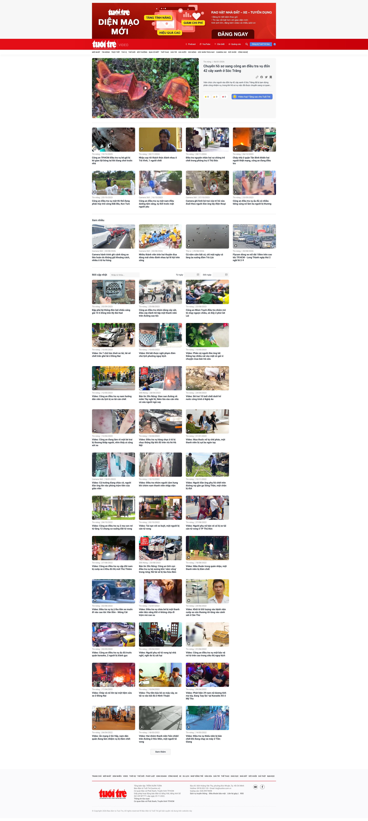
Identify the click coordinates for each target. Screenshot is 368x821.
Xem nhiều (98, 220)
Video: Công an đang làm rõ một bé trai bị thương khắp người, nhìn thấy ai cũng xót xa (112, 442)
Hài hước (182, 52)
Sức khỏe (232, 52)
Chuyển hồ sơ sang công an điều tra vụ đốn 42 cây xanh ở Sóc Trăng (236, 68)
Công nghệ (243, 52)
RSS (242, 794)
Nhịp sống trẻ (197, 776)
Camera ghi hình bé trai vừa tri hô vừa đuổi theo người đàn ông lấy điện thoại (206, 202)
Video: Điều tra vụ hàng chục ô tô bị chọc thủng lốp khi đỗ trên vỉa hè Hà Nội (157, 442)
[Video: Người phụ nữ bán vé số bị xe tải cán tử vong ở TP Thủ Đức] (207, 508)
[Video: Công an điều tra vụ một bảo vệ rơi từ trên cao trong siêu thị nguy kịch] (207, 634)
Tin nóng (106, 52)
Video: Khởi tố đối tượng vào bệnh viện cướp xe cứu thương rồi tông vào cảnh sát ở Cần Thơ (206, 612)
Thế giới (131, 52)
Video (125, 776)
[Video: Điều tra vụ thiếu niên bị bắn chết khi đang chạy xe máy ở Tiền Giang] (207, 718)
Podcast (192, 44)
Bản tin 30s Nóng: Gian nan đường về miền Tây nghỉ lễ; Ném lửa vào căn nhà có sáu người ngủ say (159, 399)
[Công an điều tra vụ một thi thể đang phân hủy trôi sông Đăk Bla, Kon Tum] (113, 183)
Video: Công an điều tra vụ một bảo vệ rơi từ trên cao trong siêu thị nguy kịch (205, 654)
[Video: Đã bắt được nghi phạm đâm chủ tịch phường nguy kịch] (160, 335)
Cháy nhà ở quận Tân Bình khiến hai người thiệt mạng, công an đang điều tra (252, 160)
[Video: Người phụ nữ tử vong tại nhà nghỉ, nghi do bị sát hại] (160, 634)
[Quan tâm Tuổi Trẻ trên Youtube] (255, 787)
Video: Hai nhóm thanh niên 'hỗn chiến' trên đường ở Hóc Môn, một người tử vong (159, 739)
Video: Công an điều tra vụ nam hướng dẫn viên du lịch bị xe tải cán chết (112, 398)
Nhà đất (243, 776)
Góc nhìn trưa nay (206, 52)
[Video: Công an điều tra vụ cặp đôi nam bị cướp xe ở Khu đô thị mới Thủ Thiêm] (113, 548)
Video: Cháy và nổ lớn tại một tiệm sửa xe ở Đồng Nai (112, 694)
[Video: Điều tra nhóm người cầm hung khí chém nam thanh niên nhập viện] (160, 465)
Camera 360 (221, 52)
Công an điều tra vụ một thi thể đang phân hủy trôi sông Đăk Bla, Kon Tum (111, 202)
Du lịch (186, 776)
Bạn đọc (271, 776)
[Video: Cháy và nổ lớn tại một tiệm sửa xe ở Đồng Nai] (113, 675)
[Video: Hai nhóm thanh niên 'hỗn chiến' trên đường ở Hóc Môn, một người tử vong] (160, 718)
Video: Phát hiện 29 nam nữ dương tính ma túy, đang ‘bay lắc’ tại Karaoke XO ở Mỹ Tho (206, 695)
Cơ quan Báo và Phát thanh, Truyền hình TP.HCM (154, 801)
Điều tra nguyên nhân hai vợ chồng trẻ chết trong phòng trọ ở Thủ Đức (205, 159)
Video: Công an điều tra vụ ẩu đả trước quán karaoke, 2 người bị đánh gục (112, 654)
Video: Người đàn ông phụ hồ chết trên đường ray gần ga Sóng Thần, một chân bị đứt (206, 485)
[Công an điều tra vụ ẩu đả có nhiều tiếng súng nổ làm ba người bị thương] (254, 183)
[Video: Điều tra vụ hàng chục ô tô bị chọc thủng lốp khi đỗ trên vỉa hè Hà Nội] (160, 421)
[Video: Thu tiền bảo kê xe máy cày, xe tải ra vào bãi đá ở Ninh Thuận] (160, 675)
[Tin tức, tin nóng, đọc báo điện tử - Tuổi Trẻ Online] (105, 44)
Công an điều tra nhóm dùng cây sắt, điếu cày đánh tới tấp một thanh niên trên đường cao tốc (158, 313)
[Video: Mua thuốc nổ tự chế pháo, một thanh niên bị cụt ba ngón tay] (207, 421)
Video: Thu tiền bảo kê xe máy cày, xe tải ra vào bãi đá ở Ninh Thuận (158, 694)
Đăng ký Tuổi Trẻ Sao (261, 44)
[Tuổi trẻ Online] (113, 794)
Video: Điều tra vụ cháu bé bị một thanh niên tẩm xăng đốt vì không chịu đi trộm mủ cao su (159, 612)
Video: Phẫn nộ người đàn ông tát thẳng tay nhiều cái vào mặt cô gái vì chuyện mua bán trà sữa (204, 356)
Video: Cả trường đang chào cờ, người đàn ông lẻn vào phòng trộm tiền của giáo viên (111, 485)
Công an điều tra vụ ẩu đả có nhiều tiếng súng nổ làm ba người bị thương (252, 202)
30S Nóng (192, 52)
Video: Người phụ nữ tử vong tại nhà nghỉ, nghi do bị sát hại (157, 654)
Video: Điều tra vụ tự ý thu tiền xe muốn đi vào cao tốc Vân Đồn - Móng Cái (112, 611)
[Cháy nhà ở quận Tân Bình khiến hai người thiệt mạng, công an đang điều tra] (254, 140)
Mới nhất (96, 52)
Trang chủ (97, 776)
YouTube (206, 44)
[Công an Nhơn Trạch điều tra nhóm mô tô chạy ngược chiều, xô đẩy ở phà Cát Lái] (207, 292)
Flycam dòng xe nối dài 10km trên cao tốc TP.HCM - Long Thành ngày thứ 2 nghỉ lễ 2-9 (252, 257)
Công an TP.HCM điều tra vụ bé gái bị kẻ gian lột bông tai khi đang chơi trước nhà (112, 160)
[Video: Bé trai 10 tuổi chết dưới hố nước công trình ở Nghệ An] (207, 378)
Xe (180, 776)
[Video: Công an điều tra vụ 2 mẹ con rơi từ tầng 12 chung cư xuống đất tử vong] (113, 508)
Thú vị (124, 52)
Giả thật (262, 776)
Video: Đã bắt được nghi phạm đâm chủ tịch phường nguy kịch (157, 354)
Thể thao (165, 52)
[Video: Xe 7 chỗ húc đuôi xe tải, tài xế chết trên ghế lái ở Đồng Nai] (113, 335)
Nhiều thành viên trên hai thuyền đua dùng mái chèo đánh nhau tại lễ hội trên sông (159, 257)
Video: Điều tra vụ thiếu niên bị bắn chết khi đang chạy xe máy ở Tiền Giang (204, 739)
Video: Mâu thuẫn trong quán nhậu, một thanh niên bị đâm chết (206, 567)
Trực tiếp (115, 52)
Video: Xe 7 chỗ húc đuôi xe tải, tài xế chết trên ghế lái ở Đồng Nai (111, 354)
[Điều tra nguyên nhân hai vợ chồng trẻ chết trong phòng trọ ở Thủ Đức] (207, 140)
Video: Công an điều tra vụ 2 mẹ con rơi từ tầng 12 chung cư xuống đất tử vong (112, 527)
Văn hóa (208, 776)
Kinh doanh (161, 776)
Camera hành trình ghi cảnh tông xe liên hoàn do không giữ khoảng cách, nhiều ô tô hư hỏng (111, 257)
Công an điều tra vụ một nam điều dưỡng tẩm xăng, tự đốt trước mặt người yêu (156, 204)
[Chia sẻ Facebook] (261, 77)
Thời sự (132, 776)
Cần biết (221, 44)
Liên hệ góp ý (232, 794)
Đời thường (142, 52)
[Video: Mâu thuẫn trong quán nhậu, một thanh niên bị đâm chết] (207, 548)
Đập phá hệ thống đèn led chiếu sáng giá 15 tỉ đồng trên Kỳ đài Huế (111, 311)
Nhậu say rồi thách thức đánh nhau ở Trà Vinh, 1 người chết (158, 159)
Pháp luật (150, 776)
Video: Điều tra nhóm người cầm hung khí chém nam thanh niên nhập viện (158, 484)
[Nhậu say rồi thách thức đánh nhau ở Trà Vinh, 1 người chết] (160, 140)
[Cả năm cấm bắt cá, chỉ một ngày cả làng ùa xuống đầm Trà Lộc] (207, 236)
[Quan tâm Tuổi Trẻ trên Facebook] (262, 787)
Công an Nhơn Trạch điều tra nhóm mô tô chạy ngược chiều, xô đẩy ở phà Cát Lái (206, 313)
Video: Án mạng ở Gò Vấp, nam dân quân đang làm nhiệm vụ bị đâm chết (111, 737)
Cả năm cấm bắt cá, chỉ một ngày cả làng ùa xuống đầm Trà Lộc (204, 256)
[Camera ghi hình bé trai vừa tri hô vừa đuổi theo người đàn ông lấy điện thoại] (207, 183)
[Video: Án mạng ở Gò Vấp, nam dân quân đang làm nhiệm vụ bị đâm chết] (113, 718)
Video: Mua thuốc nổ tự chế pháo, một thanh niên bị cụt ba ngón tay (205, 441)
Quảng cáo (236, 44)
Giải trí (173, 52)
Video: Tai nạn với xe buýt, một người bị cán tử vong (159, 527)
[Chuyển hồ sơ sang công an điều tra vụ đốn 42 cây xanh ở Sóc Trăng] (145, 88)
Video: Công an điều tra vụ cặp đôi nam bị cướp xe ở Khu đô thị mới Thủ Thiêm (112, 567)
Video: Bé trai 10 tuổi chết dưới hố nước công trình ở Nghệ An (203, 398)
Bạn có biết (154, 52)
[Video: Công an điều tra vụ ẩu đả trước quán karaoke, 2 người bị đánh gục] (113, 634)
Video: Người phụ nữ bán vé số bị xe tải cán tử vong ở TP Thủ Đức (206, 527)
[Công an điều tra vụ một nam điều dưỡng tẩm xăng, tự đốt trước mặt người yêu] (160, 183)
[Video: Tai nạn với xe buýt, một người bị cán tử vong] (160, 508)
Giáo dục (234, 776)
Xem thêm (160, 751)
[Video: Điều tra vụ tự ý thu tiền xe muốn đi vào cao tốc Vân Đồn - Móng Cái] (113, 591)
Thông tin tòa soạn (142, 799)
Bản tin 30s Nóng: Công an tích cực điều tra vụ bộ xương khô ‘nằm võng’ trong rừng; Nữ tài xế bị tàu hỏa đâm (157, 569)
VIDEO (123, 45)
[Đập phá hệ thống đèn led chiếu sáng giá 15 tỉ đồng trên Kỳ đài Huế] (113, 292)
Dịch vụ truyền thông (198, 794)
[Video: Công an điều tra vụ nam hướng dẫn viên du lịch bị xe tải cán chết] (113, 378)
